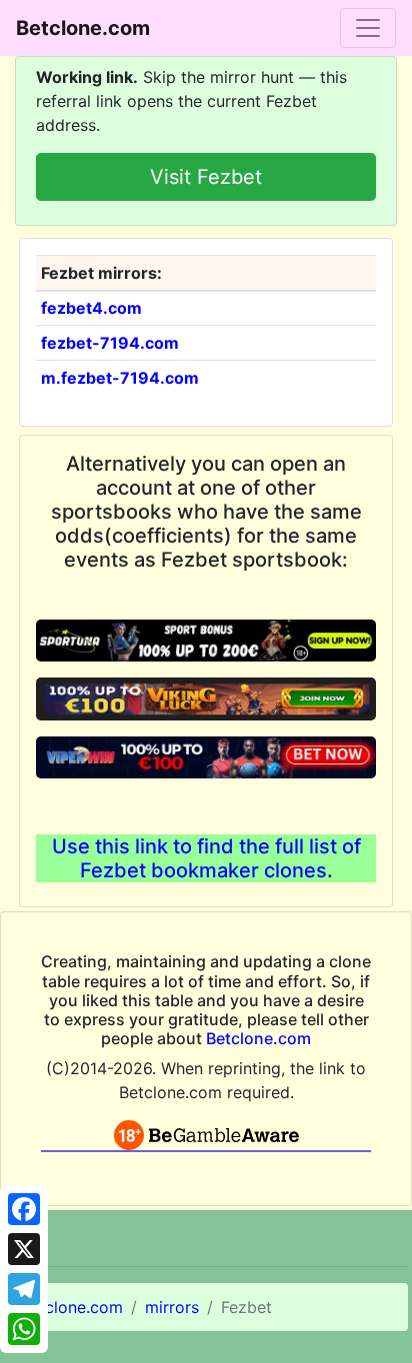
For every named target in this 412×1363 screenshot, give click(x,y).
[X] (24, 1249)
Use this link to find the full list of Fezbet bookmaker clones (206, 858)
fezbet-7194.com (110, 343)
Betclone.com (258, 1038)
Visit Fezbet (206, 177)
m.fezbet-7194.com (120, 378)
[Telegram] (24, 1289)
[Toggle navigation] (368, 28)
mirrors (172, 1307)
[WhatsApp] (24, 1329)
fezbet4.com (91, 308)
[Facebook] (24, 1209)
